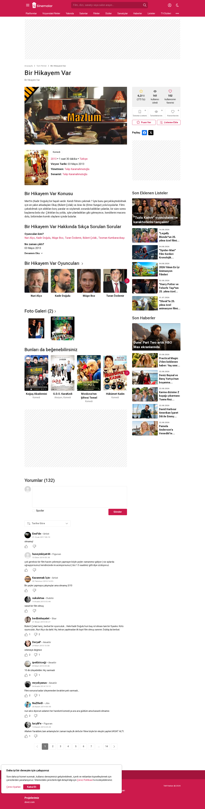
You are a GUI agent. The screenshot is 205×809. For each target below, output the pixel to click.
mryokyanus (39, 682)
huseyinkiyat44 (41, 554)
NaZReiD (37, 703)
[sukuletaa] (28, 599)
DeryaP (36, 642)
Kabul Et (31, 787)
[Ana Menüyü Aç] (28, 5)
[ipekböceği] (28, 664)
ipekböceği (39, 662)
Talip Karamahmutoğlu (77, 169)
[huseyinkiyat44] (28, 555)
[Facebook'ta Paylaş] (144, 132)
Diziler (109, 13)
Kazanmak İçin (41, 577)
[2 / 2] (62, 328)
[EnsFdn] (28, 535)
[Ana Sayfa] (42, 5)
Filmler (96, 13)
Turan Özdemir (73, 237)
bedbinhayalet (40, 618)
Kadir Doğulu (43, 237)
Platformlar (31, 13)
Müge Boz (57, 237)
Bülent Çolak (90, 237)
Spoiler (40, 510)
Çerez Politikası (85, 780)
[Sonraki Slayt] (127, 280)
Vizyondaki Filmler (51, 13)
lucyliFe (36, 723)
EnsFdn (36, 533)
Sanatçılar (122, 13)
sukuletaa (38, 598)
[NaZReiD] (28, 704)
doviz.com (30, 802)
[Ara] (145, 5)
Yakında (70, 13)
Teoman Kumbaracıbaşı (111, 237)
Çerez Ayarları (13, 787)
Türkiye (83, 158)
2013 (54, 158)
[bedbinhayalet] (28, 620)
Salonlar (83, 13)
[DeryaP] (28, 643)
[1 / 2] (36, 328)
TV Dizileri (166, 13)
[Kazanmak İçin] (28, 579)
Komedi (56, 152)
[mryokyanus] (28, 684)
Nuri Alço (30, 237)
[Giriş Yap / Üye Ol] (169, 5)
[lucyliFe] (28, 725)
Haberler (137, 13)
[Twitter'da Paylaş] (150, 132)
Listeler (151, 13)
